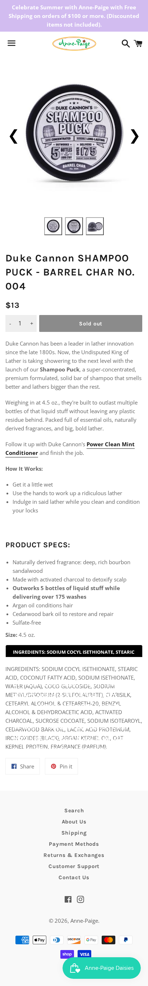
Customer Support (74, 866)
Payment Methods (74, 844)
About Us (74, 821)
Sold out (90, 323)
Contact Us (74, 877)
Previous (13, 135)
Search (74, 810)
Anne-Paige (84, 920)
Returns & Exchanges (73, 855)
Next (134, 135)
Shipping (74, 833)
